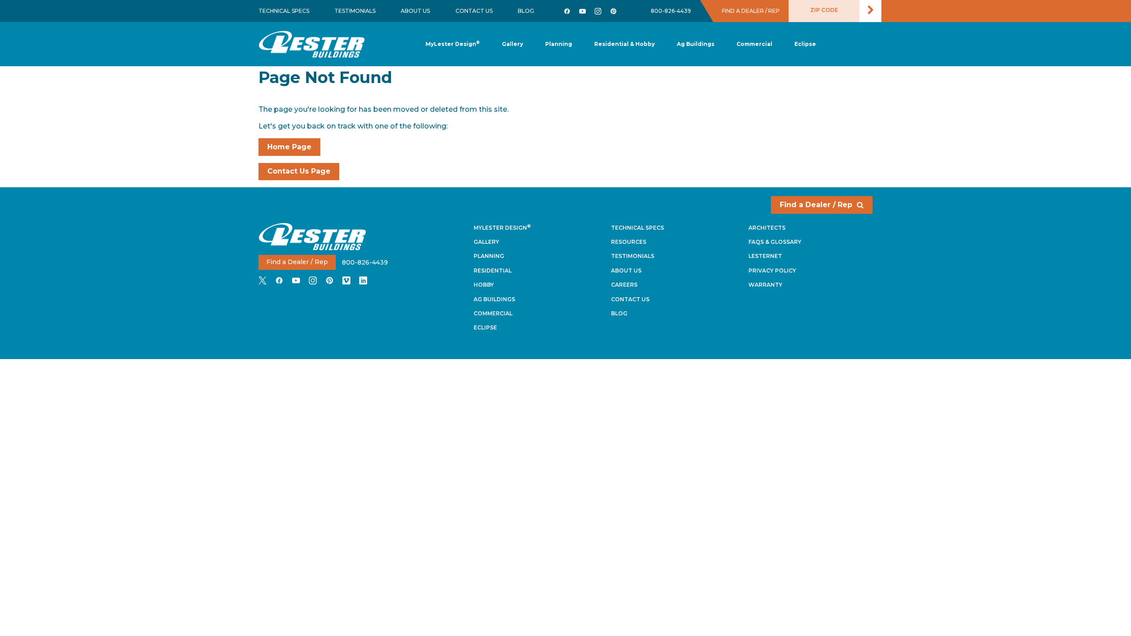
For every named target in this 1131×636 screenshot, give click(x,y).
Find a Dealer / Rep (816, 205)
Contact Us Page (298, 171)
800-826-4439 (671, 11)
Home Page (289, 147)
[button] (558, 44)
